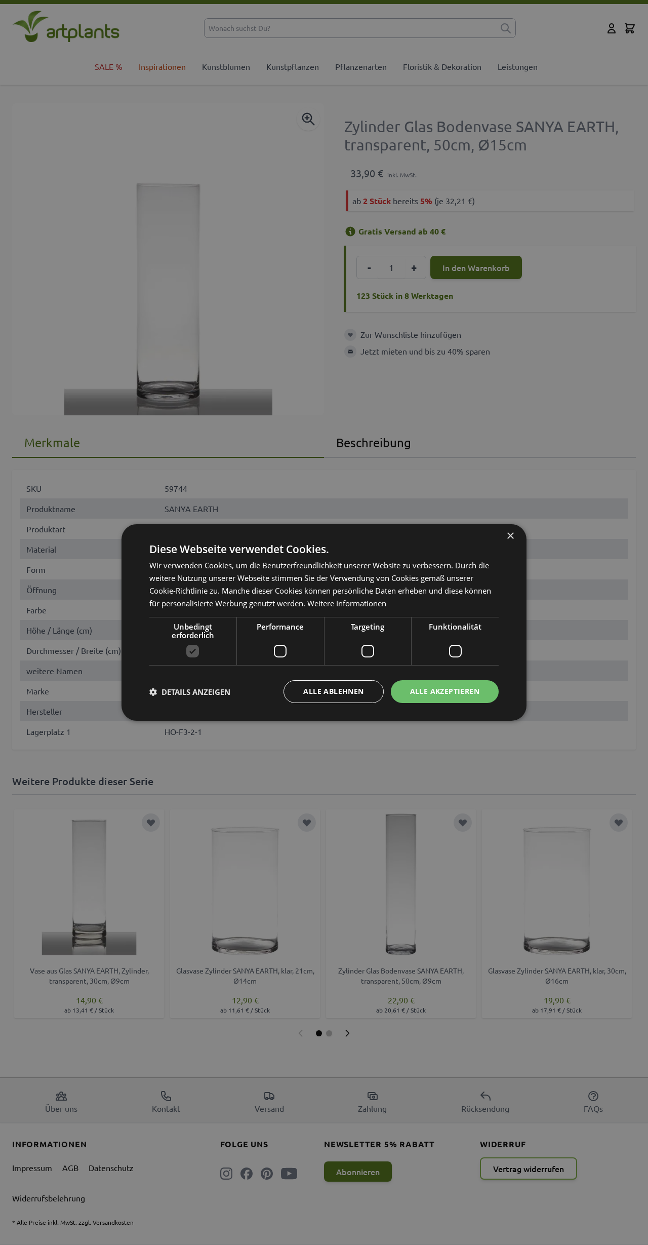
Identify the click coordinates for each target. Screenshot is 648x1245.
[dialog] (324, 622)
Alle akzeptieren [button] (444, 691)
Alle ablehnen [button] (333, 691)
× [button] (510, 536)
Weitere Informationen (346, 603)
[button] (189, 691)
